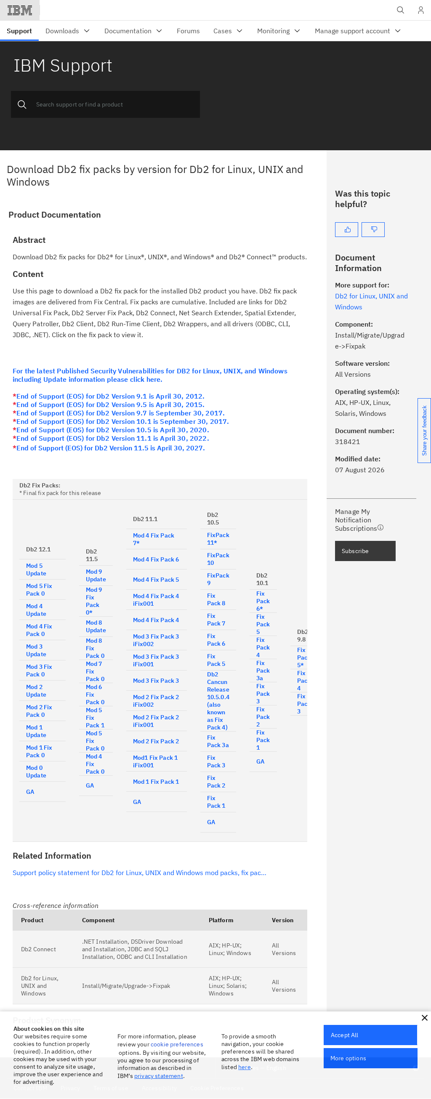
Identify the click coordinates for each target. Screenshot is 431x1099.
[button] (425, 1018)
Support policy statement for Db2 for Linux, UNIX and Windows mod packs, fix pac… (139, 872)
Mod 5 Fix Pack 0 (39, 589)
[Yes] (346, 229)
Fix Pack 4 (263, 647)
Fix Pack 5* (304, 657)
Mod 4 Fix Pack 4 (156, 620)
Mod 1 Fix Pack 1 (156, 781)
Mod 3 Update (36, 650)
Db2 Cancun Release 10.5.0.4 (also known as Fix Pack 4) (218, 701)
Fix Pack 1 (216, 801)
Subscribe (355, 551)
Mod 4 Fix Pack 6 (156, 559)
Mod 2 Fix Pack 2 (156, 741)
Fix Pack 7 (216, 619)
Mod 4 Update (36, 609)
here (244, 1067)
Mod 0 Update (36, 771)
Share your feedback (424, 430)
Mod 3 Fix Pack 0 (39, 670)
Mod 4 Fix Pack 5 (156, 579)
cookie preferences (177, 1044)
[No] (373, 229)
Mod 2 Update (36, 690)
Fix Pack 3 (216, 761)
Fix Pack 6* (263, 601)
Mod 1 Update (36, 731)
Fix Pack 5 (216, 660)
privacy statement (158, 1076)
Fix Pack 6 (216, 639)
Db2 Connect (38, 949)
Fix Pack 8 (216, 599)
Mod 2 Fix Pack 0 (39, 710)
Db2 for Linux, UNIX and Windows (40, 985)
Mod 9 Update (96, 575)
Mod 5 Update (36, 569)
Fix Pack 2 (216, 781)
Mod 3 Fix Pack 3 (156, 680)
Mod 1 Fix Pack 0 (39, 751)
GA (30, 792)
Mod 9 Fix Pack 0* (94, 601)
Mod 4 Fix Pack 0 (39, 630)
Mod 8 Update (96, 626)
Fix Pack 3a (218, 741)
